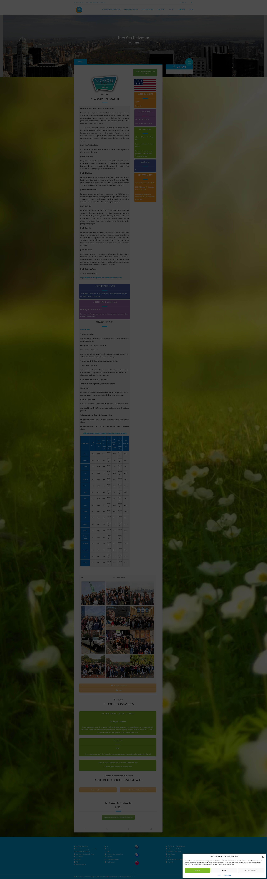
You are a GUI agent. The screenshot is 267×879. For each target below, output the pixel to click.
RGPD (219, 875)
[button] (263, 856)
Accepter (197, 870)
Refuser (224, 870)
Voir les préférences (251, 870)
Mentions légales (227, 875)
